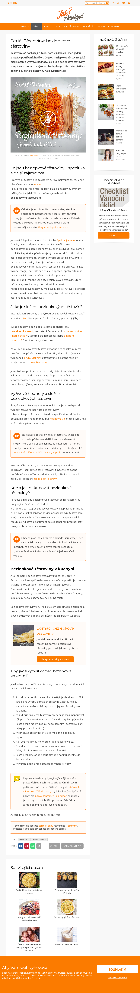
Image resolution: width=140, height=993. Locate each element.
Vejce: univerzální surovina (121, 88)
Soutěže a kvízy (71, 26)
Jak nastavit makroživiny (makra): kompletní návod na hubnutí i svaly (121, 114)
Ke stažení (88, 26)
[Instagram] (118, 2)
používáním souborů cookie (26, 978)
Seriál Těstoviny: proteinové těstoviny (29, 892)
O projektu (12, 3)
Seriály (47, 26)
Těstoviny (71, 825)
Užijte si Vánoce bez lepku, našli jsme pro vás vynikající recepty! (29, 947)
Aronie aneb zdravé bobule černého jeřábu (121, 136)
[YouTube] (123, 2)
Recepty (25, 26)
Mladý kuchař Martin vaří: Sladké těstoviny (29, 919)
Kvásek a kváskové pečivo (67, 944)
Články (36, 26)
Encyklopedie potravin (108, 26)
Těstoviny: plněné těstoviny (67, 917)
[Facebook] (113, 2)
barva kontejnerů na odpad (51, 796)
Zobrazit (114, 235)
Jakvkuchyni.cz (35, 155)
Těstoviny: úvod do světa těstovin (67, 892)
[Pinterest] (129, 2)
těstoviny (24, 839)
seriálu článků (46, 825)
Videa (57, 26)
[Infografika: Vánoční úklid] (113, 197)
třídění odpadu (39, 839)
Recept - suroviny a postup (55, 659)
